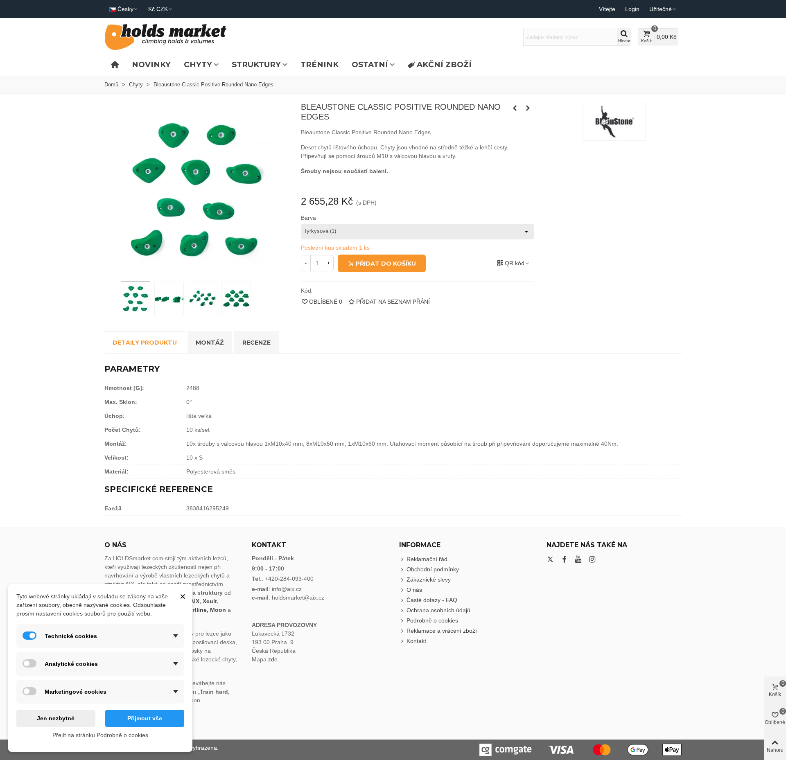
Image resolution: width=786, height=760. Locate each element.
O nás (414, 589)
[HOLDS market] (165, 37)
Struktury (256, 64)
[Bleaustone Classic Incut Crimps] (528, 108)
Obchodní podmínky (433, 569)
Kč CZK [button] (158, 9)
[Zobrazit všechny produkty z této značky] (614, 121)
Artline (197, 610)
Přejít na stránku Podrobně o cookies (100, 735)
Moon (218, 610)
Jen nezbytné (56, 718)
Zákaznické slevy (429, 579)
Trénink (319, 64)
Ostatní (370, 64)
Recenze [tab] (256, 342)
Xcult (210, 601)
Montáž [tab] (210, 342)
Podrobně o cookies (432, 620)
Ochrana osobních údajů (438, 610)
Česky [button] (125, 9)
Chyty (198, 64)
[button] (663, 9)
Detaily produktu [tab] (145, 342)
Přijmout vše (144, 718)
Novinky (151, 64)
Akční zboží (444, 64)
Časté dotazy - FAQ (432, 600)
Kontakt (416, 641)
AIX (194, 601)
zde (273, 659)
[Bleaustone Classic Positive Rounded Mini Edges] (515, 108)
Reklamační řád (427, 559)
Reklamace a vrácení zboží (442, 630)
